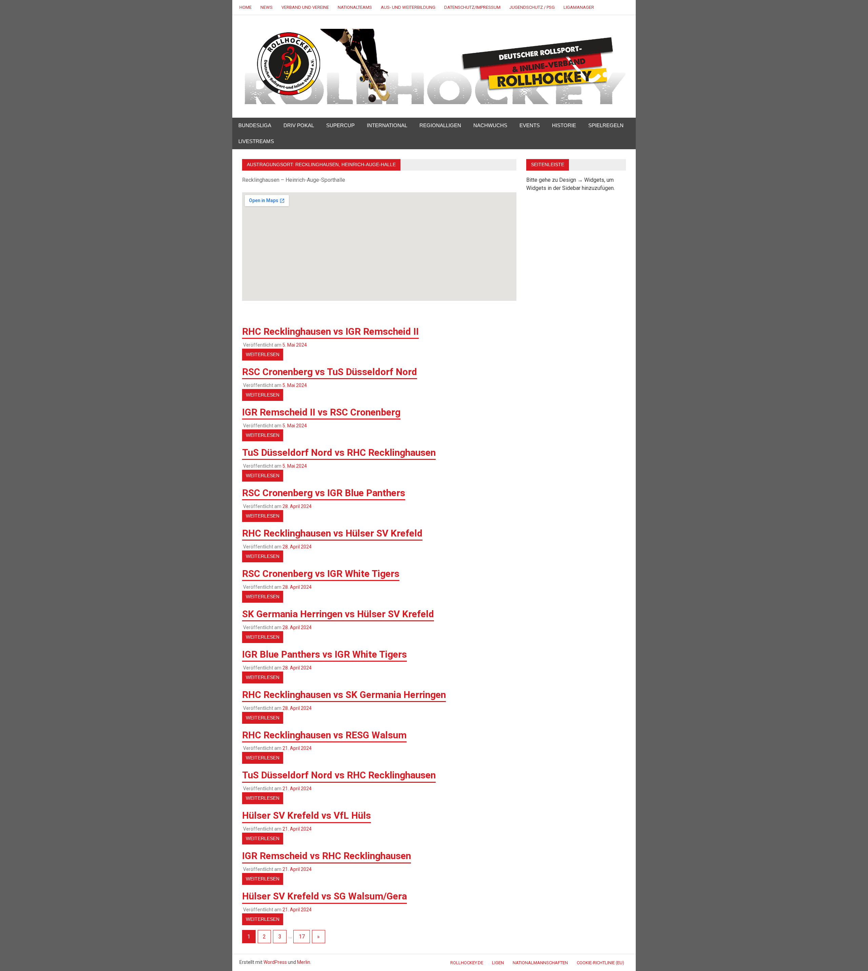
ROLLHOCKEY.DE (466, 962)
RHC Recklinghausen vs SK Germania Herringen (344, 694)
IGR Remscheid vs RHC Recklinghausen (326, 855)
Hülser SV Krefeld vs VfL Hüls (306, 815)
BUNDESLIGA (254, 125)
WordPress (275, 962)
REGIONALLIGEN (440, 125)
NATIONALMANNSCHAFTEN (540, 962)
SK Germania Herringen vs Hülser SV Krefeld (338, 614)
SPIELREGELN (606, 125)
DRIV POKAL (298, 125)
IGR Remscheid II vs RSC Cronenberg (321, 412)
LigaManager (579, 7)
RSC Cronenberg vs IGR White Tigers (320, 573)
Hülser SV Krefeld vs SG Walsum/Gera (324, 896)
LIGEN (498, 962)
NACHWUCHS (490, 125)
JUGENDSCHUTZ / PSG (532, 7)
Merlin (303, 962)
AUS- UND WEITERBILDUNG (408, 7)
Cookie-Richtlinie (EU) (600, 962)
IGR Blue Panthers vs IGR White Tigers (324, 654)
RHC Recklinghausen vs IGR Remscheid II (330, 331)
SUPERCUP (340, 125)
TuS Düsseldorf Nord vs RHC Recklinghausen (339, 452)
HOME (245, 7)
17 (302, 936)
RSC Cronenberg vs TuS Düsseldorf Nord (329, 371)
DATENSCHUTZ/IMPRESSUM (472, 7)
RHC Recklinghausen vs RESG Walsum (324, 735)
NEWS (266, 7)
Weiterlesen (262, 354)
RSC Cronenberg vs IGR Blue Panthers (323, 493)
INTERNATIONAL (387, 125)
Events (529, 125)
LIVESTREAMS (256, 141)
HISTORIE (564, 125)
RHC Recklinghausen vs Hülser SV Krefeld (332, 533)
